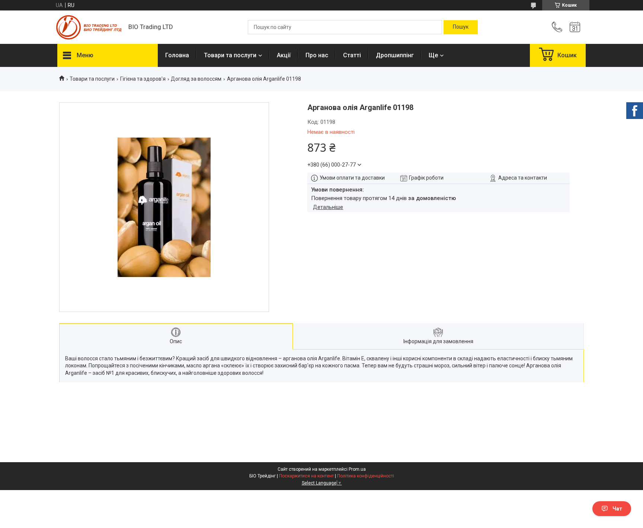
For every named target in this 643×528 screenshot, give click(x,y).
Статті (352, 55)
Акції (284, 55)
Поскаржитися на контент (306, 476)
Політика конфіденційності (365, 476)
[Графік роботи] (575, 27)
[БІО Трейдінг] (89, 27)
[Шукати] (461, 27)
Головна (177, 55)
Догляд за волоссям (196, 79)
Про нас (316, 55)
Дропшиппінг (395, 55)
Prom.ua (357, 469)
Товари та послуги (230, 55)
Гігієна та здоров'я (143, 79)
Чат (617, 509)
